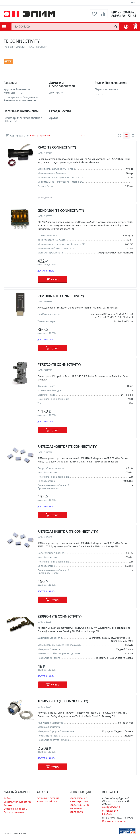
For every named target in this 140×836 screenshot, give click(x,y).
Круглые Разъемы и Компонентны (17, 91)
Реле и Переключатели (111, 83)
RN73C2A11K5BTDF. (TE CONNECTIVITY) (68, 531)
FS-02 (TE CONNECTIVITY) (57, 147)
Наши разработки (46, 801)
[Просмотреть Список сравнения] (103, 15)
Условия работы (78, 801)
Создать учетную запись (18, 801)
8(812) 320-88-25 (123, 12)
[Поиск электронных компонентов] (127, 831)
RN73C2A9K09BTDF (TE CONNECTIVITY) (67, 446)
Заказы (8, 805)
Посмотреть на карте (114, 821)
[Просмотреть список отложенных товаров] (94, 15)
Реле (98, 94)
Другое (53, 117)
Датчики (55, 92)
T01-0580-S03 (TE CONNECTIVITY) (63, 701)
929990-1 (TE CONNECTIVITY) (59, 616)
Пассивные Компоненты (21, 111)
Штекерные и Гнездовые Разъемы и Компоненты (20, 99)
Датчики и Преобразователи (62, 84)
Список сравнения (14, 812)
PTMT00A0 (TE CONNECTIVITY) (61, 296)
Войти (7, 798)
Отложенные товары (15, 808)
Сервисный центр (79, 804)
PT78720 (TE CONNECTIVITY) (59, 364)
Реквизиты (75, 808)
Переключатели (105, 89)
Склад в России (60, 111)
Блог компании (78, 798)
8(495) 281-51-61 (123, 15)
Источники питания (47, 798)
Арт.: (40, 153)
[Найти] (115, 26)
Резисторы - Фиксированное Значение (23, 119)
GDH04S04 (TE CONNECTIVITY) (61, 210)
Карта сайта (76, 811)
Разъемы (10, 83)
